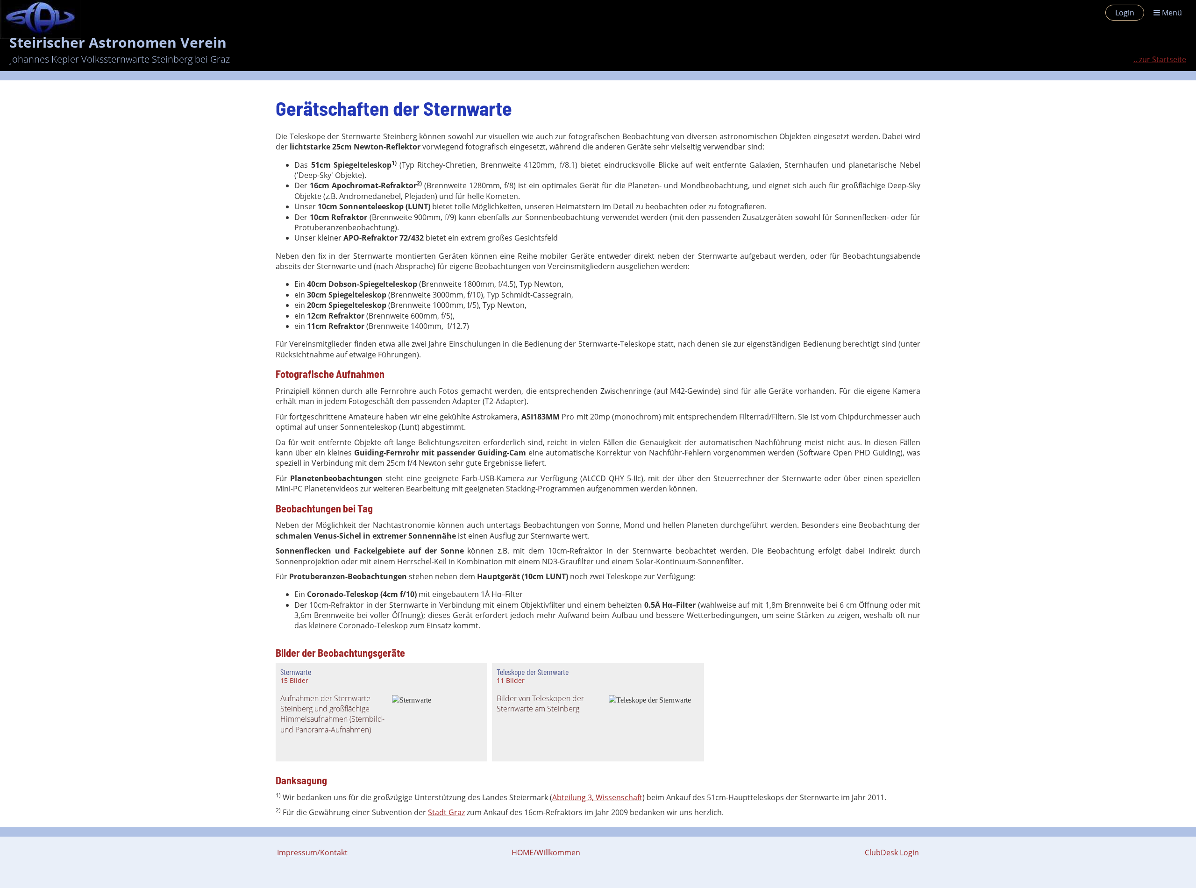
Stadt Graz (446, 812)
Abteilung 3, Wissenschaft (597, 797)
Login (1124, 12)
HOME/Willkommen (546, 852)
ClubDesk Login (892, 852)
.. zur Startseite (1159, 59)
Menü (1171, 12)
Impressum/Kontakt (312, 852)
